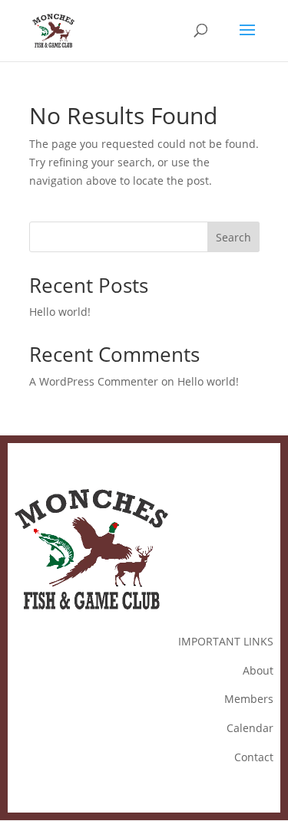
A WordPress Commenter (93, 381)
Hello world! (60, 311)
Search (233, 237)
